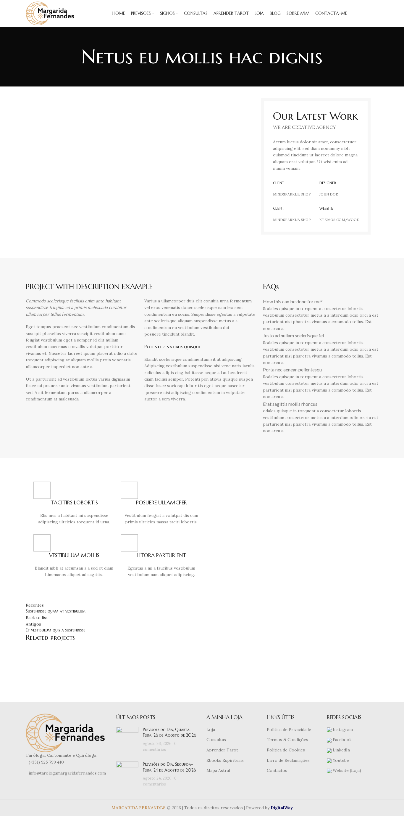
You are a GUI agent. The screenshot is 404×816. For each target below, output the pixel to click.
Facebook (342, 739)
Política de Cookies (286, 750)
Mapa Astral (218, 770)
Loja (210, 729)
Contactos (277, 770)
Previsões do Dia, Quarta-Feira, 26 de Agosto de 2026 (169, 732)
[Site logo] (51, 13)
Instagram (342, 729)
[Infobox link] (74, 503)
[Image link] (66, 732)
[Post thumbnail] (127, 739)
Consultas (216, 739)
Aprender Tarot (222, 750)
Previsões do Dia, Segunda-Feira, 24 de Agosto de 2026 (169, 767)
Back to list (37, 617)
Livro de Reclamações (288, 760)
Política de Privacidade (289, 729)
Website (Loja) (346, 770)
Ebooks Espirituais (225, 760)
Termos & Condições (287, 739)
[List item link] (66, 762)
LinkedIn (341, 750)
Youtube (340, 760)
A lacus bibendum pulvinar (67, 667)
